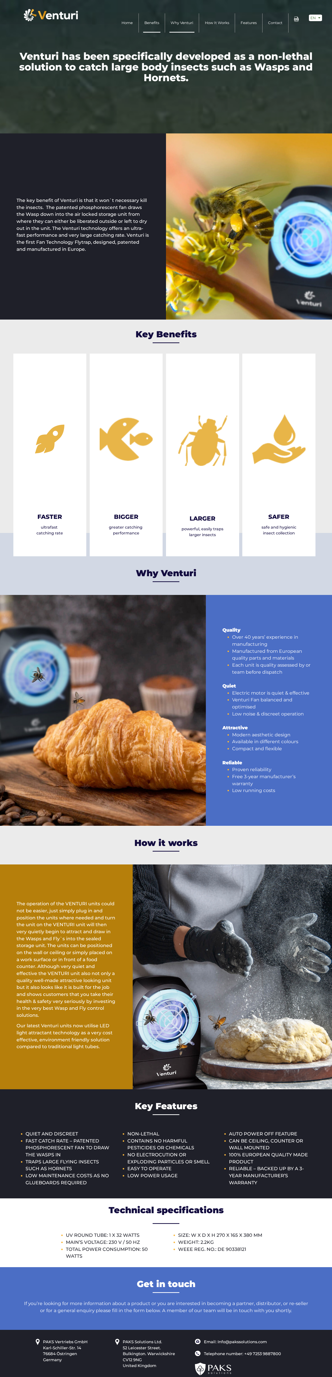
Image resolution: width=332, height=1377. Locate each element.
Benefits (151, 22)
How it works (217, 22)
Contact (275, 22)
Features (249, 22)
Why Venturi (182, 22)
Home (127, 22)
